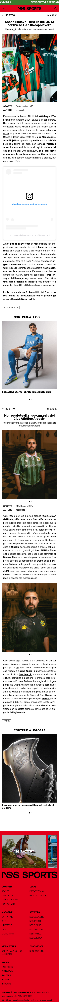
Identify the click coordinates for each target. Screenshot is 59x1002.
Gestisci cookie (38, 896)
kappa (7, 721)
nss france (35, 934)
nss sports (20, 110)
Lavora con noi (10, 900)
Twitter (6, 975)
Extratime (7, 917)
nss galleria (36, 929)
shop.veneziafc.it (30, 296)
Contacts (7, 896)
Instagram (7, 971)
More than (8, 934)
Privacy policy (37, 891)
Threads (6, 984)
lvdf (4, 929)
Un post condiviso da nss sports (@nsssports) (29, 235)
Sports (7, 106)
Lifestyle (7, 925)
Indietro (10, 15)
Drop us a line (37, 951)
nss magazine (37, 917)
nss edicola (36, 938)
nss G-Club (35, 925)
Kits (4, 921)
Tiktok (5, 980)
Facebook (7, 967)
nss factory (8, 904)
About (5, 891)
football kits (11, 308)
